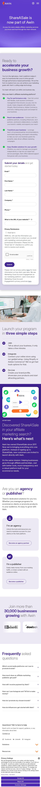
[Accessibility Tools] (33, 3)
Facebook (8, 739)
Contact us (6, 733)
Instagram (27, 739)
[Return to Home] (6, 3)
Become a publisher (16, 581)
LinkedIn (17, 739)
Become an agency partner (19, 543)
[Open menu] (37, 3)
